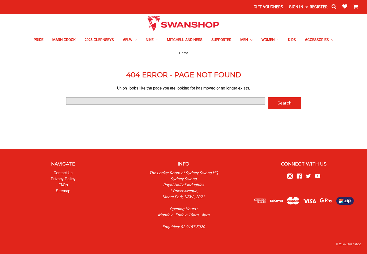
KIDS (292, 40)
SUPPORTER (221, 40)
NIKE (150, 40)
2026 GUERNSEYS (99, 40)
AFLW (128, 40)
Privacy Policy (63, 178)
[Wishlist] (344, 7)
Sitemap (63, 190)
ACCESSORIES (317, 40)
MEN (244, 40)
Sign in (296, 6)
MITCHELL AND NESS (184, 40)
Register (319, 6)
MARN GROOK (64, 40)
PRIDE (38, 40)
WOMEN (268, 40)
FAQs (63, 184)
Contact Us (63, 172)
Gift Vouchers (268, 6)
